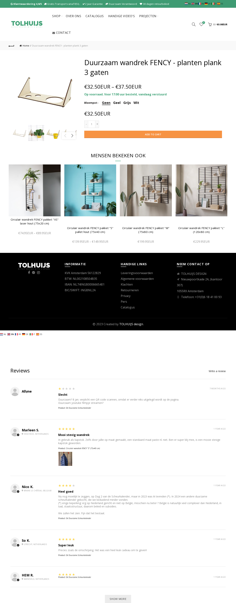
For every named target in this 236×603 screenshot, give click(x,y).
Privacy (126, 296)
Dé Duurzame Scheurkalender (78, 408)
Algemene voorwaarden (137, 279)
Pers (124, 302)
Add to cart (153, 134)
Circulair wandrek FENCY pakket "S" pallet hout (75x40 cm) (90, 230)
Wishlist (203, 23)
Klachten (127, 284)
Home (26, 45)
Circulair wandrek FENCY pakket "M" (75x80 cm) (145, 230)
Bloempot (90, 102)
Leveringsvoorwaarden (137, 273)
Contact (63, 33)
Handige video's (121, 16)
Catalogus (95, 16)
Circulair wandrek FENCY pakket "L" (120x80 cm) (201, 230)
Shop (56, 16)
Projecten (148, 16)
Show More (118, 599)
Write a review (217, 371)
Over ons (73, 16)
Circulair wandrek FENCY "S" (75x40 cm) (83, 448)
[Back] (11, 45)
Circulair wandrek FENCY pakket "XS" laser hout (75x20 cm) (35, 221)
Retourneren (130, 290)
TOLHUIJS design (131, 324)
